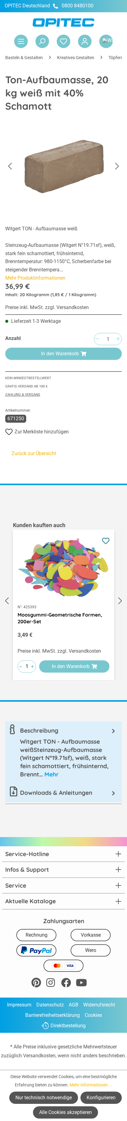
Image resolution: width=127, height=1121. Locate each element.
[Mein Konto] (85, 41)
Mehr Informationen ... (91, 1084)
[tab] (63, 752)
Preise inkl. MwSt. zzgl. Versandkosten (47, 307)
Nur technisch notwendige (43, 1097)
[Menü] (21, 41)
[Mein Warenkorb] (106, 41)
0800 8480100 (77, 6)
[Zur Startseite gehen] (63, 22)
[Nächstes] (117, 166)
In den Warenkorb (60, 354)
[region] (63, 601)
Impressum (19, 1005)
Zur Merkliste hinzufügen (41, 432)
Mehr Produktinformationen (35, 278)
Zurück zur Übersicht (33, 453)
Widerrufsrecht (99, 1005)
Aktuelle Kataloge (30, 901)
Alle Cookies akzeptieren (65, 1112)
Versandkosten (39, 1056)
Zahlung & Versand (22, 395)
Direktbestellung (68, 1026)
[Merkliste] (63, 41)
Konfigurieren (101, 1097)
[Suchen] (42, 41)
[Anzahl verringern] (97, 339)
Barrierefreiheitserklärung (52, 1015)
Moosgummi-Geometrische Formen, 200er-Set (60, 618)
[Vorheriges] (9, 166)
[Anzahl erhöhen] (118, 339)
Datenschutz (50, 1005)
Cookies (93, 1015)
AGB (73, 1005)
